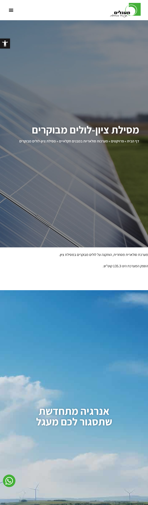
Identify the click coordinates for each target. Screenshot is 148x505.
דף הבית (133, 141)
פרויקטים (117, 141)
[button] (11, 10)
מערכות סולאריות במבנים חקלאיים (83, 141)
